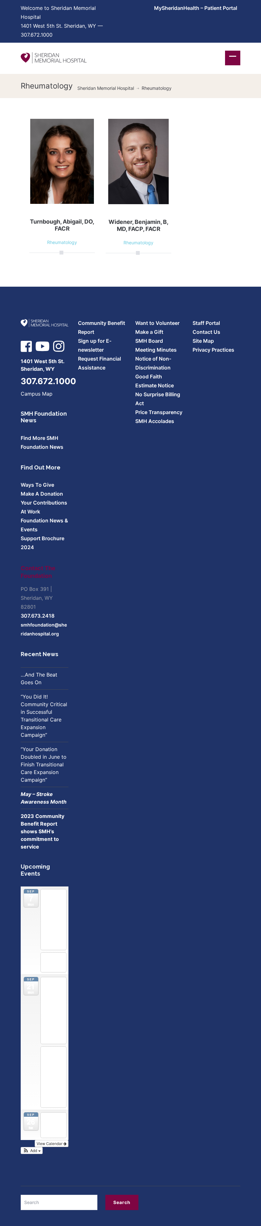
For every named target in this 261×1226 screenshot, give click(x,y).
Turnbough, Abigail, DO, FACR (62, 225)
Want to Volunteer (157, 323)
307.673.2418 (37, 616)
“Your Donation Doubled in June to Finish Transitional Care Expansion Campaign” (44, 764)
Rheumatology (62, 242)
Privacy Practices (213, 350)
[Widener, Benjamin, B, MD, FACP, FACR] (138, 161)
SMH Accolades (154, 421)
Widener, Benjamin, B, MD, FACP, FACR (138, 225)
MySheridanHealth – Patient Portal (195, 8)
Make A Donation (42, 494)
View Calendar (50, 1143)
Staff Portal (206, 323)
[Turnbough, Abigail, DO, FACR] (62, 161)
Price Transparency (158, 412)
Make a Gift (149, 332)
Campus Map (37, 394)
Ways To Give (37, 485)
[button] (31, 1150)
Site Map (203, 341)
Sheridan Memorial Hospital (105, 88)
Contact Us (206, 332)
